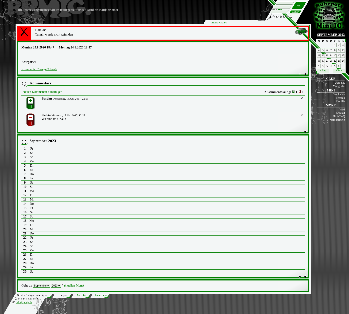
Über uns (340, 82)
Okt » (339, 70)
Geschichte (339, 94)
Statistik (81, 295)
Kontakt (340, 112)
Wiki (342, 109)
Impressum (101, 295)
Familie (340, 101)
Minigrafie (339, 86)
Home (215, 22)
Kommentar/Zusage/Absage (39, 69)
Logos (63, 295)
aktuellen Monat (73, 285)
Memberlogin (337, 119)
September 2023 (331, 34)
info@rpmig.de (24, 302)
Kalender (223, 22)
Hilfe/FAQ (339, 116)
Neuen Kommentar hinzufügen (42, 91)
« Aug (323, 70)
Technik (340, 97)
